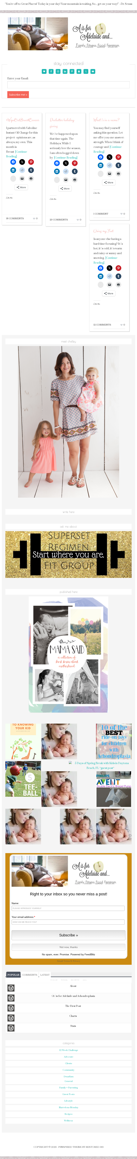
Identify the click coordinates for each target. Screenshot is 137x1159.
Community (68, 1070)
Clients (68, 1063)
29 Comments (59, 219)
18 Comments (15, 218)
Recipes (68, 1114)
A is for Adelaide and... (69, 34)
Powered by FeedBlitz (82, 954)
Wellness (68, 1120)
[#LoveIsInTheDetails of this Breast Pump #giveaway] (114, 789)
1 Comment (100, 213)
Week (64, 980)
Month (75, 980)
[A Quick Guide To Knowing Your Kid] (23, 742)
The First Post (73, 1006)
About (73, 986)
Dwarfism (68, 1076)
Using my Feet (103, 231)
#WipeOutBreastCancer (22, 120)
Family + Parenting (68, 1087)
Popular (13, 975)
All (85, 980)
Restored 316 (95, 1147)
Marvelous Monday (68, 1107)
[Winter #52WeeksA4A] (59, 742)
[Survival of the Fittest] (114, 827)
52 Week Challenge (68, 1050)
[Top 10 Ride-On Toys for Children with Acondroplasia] (114, 742)
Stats (73, 1026)
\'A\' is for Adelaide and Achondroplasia (73, 996)
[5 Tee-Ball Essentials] (23, 779)
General (69, 1081)
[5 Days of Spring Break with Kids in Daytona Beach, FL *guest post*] (100, 766)
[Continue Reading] (65, 157)
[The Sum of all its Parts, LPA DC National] (23, 827)
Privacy (76, 961)
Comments (29, 975)
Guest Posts (68, 1094)
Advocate (68, 1057)
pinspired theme (70, 1147)
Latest (45, 975)
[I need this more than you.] (78, 827)
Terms (66, 961)
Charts (73, 1016)
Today (54, 980)
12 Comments (102, 324)
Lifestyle (68, 1101)
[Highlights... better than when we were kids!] (59, 789)
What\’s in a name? (106, 120)
